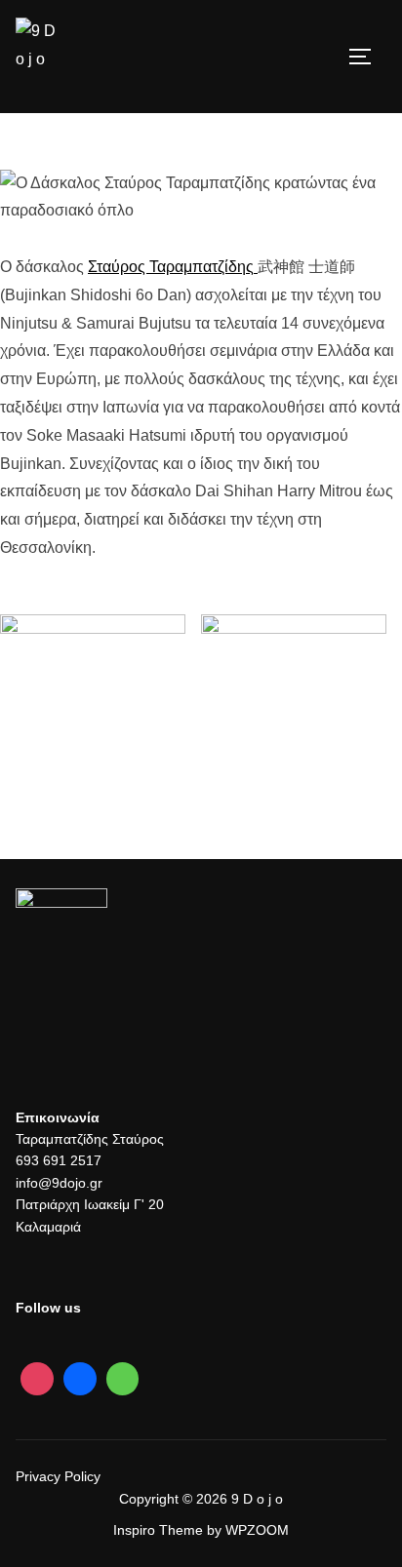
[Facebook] (80, 1378)
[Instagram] (37, 1378)
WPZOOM (257, 1530)
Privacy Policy (58, 1476)
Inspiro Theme (158, 1530)
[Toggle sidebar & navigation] (366, 56)
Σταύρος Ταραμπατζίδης (171, 266)
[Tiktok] (122, 1378)
